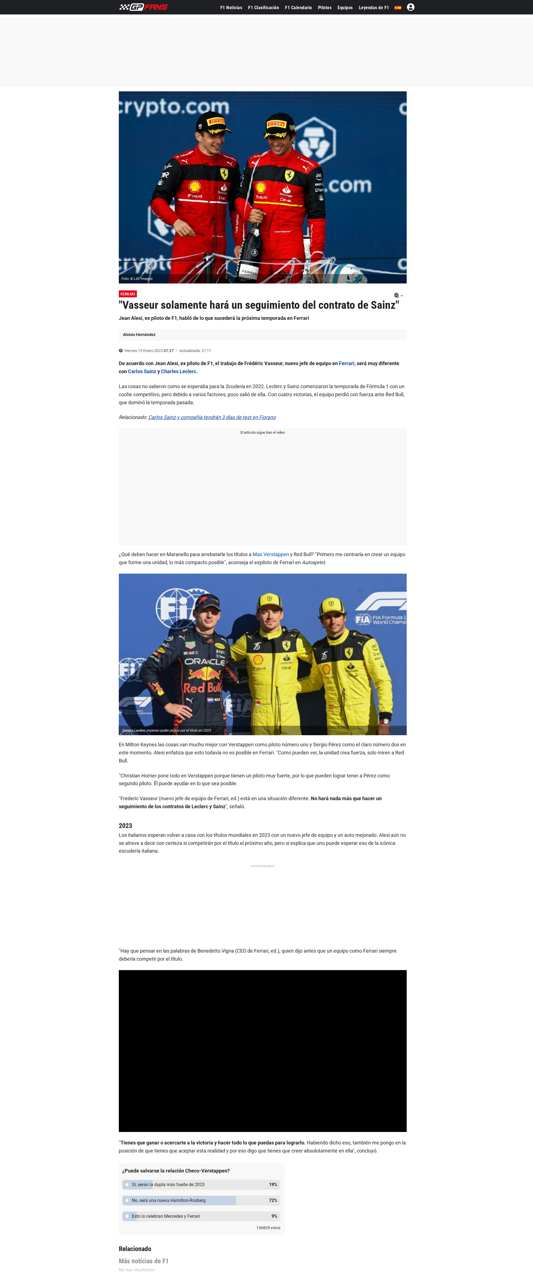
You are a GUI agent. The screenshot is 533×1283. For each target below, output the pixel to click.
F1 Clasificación (263, 7)
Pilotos (325, 7)
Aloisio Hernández (139, 334)
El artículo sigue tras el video (262, 432)
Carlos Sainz (142, 371)
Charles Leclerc (178, 371)
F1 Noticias (231, 7)
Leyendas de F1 (374, 7)
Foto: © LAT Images (137, 279)
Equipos (345, 7)
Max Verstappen (271, 554)
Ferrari (127, 294)
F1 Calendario (298, 7)
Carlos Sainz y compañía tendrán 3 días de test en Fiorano (212, 417)
